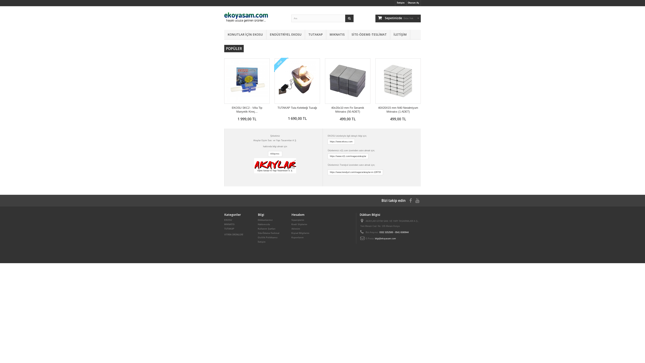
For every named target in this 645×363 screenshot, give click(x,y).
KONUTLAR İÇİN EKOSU (245, 34)
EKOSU (228, 220)
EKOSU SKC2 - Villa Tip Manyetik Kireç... (247, 109)
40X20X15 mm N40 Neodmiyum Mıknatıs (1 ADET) (398, 109)
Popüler (234, 48)
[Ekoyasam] (255, 17)
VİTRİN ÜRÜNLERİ (233, 234)
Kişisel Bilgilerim (300, 233)
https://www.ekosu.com (341, 141)
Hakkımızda (264, 224)
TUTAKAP (315, 34)
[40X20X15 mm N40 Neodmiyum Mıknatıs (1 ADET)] (398, 81)
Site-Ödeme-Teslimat (369, 34)
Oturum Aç (413, 3)
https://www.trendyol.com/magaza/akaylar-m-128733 (355, 172)
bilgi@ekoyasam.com (385, 238)
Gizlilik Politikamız (268, 237)
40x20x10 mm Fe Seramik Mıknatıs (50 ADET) (347, 109)
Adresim (295, 229)
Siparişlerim (297, 220)
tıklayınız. (275, 153)
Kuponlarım (297, 237)
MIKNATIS (337, 34)
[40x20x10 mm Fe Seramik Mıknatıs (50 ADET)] (348, 81)
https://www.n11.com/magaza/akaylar (348, 156)
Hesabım (298, 215)
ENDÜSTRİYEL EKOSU (286, 34)
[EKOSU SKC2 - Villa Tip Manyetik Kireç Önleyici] (247, 81)
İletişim (401, 3)
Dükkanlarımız (265, 220)
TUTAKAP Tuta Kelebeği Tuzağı (297, 107)
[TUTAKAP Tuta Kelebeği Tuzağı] (297, 81)
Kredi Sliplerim (299, 224)
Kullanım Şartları (266, 229)
